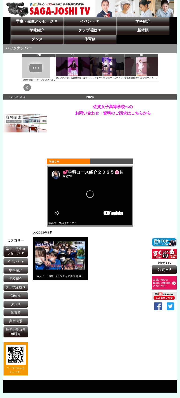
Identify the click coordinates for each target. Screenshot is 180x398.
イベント (13, 261)
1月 (73, 55)
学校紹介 (15, 278)
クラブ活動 (13, 287)
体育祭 (16, 312)
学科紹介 (15, 270)
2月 (107, 55)
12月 (39, 55)
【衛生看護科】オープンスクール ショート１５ (45, 80)
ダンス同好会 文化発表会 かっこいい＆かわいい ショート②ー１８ (89, 78)
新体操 (16, 296)
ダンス (16, 304)
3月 (141, 55)
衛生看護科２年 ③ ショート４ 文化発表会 (145, 78)
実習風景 (15, 321)
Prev (27, 87)
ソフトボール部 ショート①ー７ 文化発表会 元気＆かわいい (120, 78)
